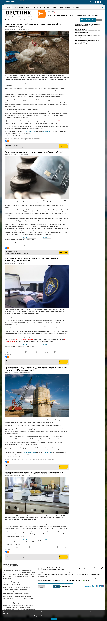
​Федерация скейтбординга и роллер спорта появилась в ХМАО (87, 36)
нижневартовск (14, 352)
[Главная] (5, 20)
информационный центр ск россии (44, 352)
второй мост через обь (21, 459)
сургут (17, 547)
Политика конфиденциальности (64, 583)
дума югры (18, 245)
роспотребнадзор (45, 547)
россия (17, 138)
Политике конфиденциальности (49, 616)
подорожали (60, 120)
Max (24, 131)
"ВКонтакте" (48, 131)
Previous (100, 12)
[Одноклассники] (8, 141)
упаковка (8, 549)
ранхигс (23, 138)
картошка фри (63, 547)
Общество (28, 7)
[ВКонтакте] (6, 141)
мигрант (23, 352)
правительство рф (34, 459)
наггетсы (54, 547)
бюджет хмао (26, 245)
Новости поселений (18, 7)
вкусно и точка (25, 547)
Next (101, 12)
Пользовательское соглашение (46, 583)
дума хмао (44, 459)
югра (12, 138)
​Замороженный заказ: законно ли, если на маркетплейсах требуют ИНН (87, 24)
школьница (30, 352)
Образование (75, 7)
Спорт (61, 7)
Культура (67, 7)
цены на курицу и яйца (33, 138)
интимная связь (60, 352)
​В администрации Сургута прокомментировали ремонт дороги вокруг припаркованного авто (87, 30)
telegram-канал (32, 131)
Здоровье (54, 7)
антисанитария (35, 547)
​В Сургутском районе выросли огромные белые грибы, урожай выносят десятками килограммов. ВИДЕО (87, 42)
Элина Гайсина (23, 263)
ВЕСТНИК (18, 13)
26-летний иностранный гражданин (24, 339)
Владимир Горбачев (25, 475)
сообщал (13, 447)
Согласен (53, 618)
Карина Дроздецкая (25, 29)
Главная (8, 7)
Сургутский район (53, 14)
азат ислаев (52, 459)
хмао (7, 138)
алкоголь (8, 354)
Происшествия (38, 7)
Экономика (47, 7)
